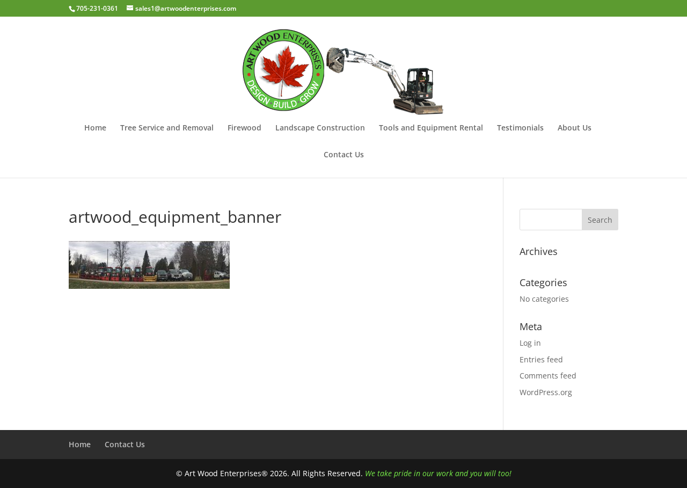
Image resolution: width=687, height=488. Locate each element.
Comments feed (548, 375)
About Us (574, 128)
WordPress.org (546, 392)
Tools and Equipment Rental (431, 128)
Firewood (244, 128)
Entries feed (541, 359)
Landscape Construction (320, 128)
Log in (530, 343)
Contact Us (344, 155)
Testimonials (520, 128)
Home (95, 128)
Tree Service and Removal (167, 128)
